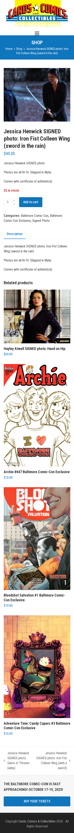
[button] (37, 33)
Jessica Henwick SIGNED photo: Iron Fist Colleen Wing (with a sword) (51, 760)
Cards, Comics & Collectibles (37, 821)
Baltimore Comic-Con (34, 216)
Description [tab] (14, 234)
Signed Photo (41, 221)
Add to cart (30, 202)
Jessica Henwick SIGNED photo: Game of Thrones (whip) (17, 760)
